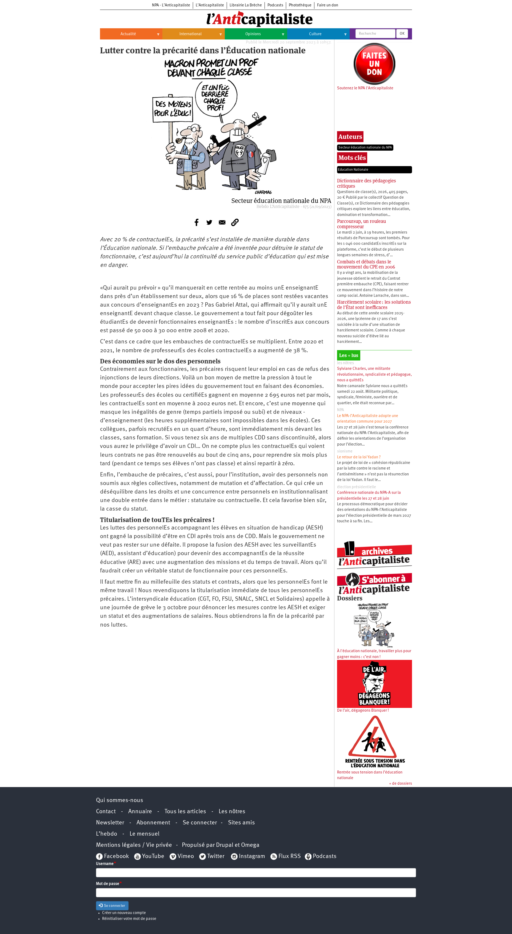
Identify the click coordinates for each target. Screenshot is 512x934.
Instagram (252, 856)
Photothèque (300, 5)
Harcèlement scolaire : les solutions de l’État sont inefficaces (374, 304)
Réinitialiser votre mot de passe (129, 919)
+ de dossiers (400, 784)
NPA (340, 410)
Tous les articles (185, 812)
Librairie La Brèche (246, 5)
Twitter (215, 856)
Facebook (116, 856)
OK (402, 33)
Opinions (243, 36)
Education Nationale (353, 169)
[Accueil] (256, 18)
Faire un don (327, 5)
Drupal (224, 845)
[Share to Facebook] (196, 222)
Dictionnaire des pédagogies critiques (366, 183)
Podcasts (275, 5)
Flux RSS (289, 856)
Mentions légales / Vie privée (134, 845)
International (182, 36)
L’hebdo (106, 834)
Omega (250, 845)
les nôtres (345, 363)
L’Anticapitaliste (210, 5)
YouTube (152, 856)
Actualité (118, 36)
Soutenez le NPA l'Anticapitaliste (365, 88)
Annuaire (140, 812)
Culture (304, 36)
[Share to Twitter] (209, 222)
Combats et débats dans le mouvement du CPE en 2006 (366, 264)
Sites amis (241, 823)
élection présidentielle (356, 487)
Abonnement (153, 823)
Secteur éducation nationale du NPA (365, 147)
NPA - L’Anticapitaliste (171, 5)
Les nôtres (232, 812)
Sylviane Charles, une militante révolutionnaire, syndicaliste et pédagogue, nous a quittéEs (374, 374)
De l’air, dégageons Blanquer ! (363, 711)
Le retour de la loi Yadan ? (359, 457)
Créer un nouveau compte (124, 913)
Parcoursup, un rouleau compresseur (361, 224)
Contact (106, 812)
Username (105, 864)
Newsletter (110, 823)
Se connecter (200, 823)
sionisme (345, 452)
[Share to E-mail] (222, 222)
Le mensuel (144, 834)
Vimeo (186, 856)
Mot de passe (107, 884)
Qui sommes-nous (119, 800)
